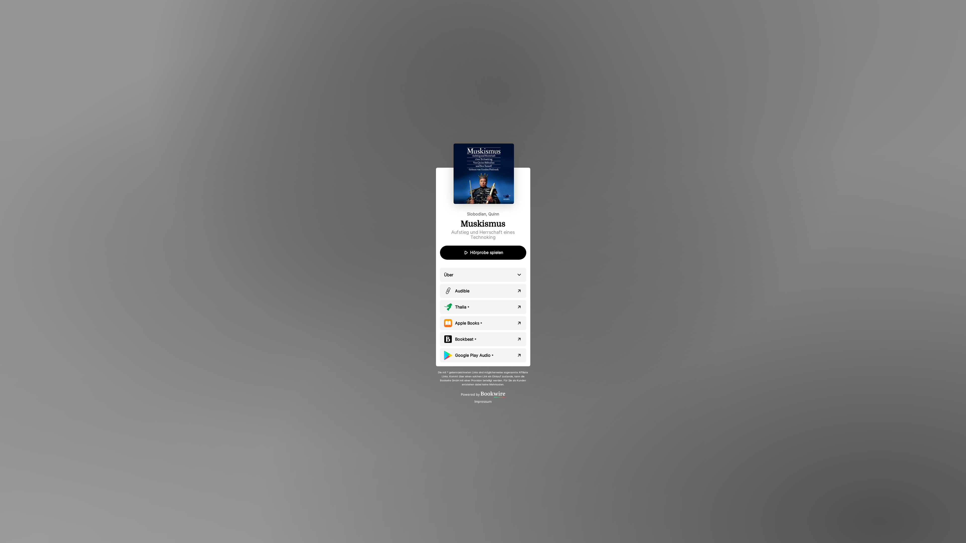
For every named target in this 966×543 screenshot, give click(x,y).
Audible (462, 290)
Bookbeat (465, 339)
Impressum (483, 401)
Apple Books (468, 323)
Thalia (462, 306)
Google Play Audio (474, 355)
